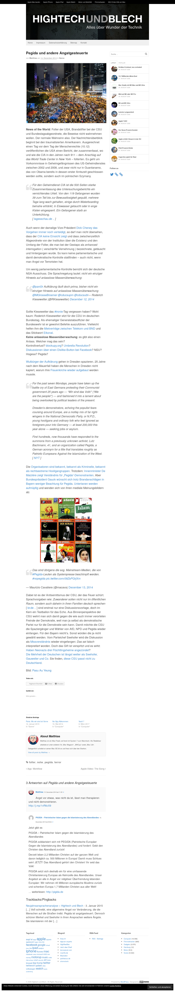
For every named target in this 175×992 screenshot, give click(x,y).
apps (36, 942)
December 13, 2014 (81, 587)
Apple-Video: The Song (93, 768)
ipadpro (41, 948)
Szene (61, 58)
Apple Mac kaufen (34, 2)
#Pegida (37, 574)
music (45, 957)
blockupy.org (53, 345)
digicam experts (66, 941)
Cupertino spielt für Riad (127, 157)
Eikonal (48, 333)
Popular (122, 63)
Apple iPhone (48, 2)
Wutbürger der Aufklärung (42, 361)
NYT (37, 458)
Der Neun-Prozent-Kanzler (128, 130)
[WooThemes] (144, 982)
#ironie (58, 311)
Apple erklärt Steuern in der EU (130, 139)
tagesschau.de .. (44, 219)
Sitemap (73, 42)
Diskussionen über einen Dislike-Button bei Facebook (59, 350)
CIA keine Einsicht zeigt (52, 236)
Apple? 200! (123, 121)
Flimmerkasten (100, 2)
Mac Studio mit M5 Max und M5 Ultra (132, 85)
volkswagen (30, 968)
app (34, 939)
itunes (40, 951)
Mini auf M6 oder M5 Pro (127, 94)
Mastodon (64, 955)
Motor (126, 950)
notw (40, 762)
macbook (29, 954)
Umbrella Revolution (76, 345)
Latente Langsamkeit (126, 112)
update (38, 965)
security (40, 960)
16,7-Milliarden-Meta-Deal (128, 76)
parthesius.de (65, 958)
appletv (48, 939)
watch (39, 968)
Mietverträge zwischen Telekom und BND (69, 328)
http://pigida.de (54, 892)
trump (40, 962)
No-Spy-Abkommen (60, 721)
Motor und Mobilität (85, 2)
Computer (127, 938)
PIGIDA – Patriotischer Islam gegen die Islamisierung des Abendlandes (67, 817)
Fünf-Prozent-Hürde (126, 148)
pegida (49, 762)
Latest (113, 63)
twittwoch (30, 965)
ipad (35, 948)
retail (36, 960)
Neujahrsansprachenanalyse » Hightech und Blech (54, 905)
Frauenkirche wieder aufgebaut (69, 370)
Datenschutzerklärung (58, 42)
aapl (28, 939)
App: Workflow (34, 768)
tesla (49, 960)
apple (41, 938)
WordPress (125, 982)
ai (32, 939)
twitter (46, 963)
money (28, 957)
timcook (29, 963)
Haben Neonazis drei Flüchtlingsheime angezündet (57, 650)
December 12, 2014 (82, 299)
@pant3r (37, 286)
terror (57, 762)
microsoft (40, 954)
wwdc (45, 969)
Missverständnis (40, 641)
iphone (31, 950)
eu (43, 942)
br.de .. (32, 608)
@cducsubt (81, 295)
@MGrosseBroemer (44, 295)
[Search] (146, 54)
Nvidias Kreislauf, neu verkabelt (130, 67)
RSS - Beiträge (97, 938)
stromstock (64, 961)
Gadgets (127, 944)
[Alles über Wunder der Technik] (87, 38)
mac (46, 951)
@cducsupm (65, 295)
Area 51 (63, 938)
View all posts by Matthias (39, 752)
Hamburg (127, 947)
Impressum (40, 42)
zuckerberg (29, 971)
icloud (48, 945)
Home (30, 42)
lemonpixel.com (66, 950)
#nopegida (38, 578)
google (41, 945)
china (40, 942)
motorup (36, 957)
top (34, 962)
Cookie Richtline (115, 986)
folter (32, 762)
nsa (27, 960)
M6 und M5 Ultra (124, 103)
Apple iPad (59, 2)
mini (45, 954)
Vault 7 (81, 721)
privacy (31, 960)
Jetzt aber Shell (66, 947)
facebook (31, 945)
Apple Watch (70, 2)
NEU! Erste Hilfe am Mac (116, 2)
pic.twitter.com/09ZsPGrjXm (63, 578)
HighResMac (65, 944)
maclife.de (64, 953)
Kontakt (84, 42)
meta (34, 954)
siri (45, 959)
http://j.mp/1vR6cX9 (40, 805)
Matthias (33, 58)
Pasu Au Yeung (41, 670)
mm (48, 954)
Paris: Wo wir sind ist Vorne (37, 721)
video (44, 966)
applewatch (30, 942)
